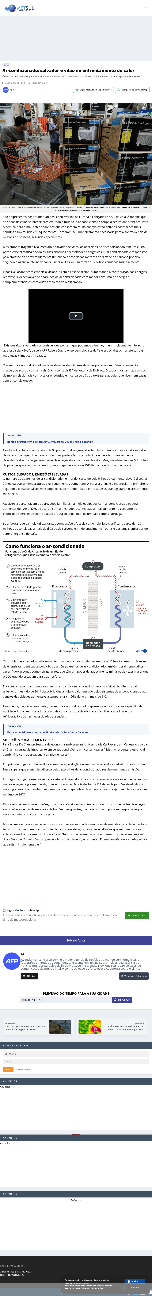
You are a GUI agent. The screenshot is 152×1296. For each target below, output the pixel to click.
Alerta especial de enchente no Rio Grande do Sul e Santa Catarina (47, 732)
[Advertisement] (76, 1289)
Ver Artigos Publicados (135, 976)
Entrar (8, 1069)
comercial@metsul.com (12, 1274)
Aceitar (134, 1281)
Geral (6, 65)
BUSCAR (124, 1000)
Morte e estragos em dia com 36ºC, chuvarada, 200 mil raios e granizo (50, 441)
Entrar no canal (138, 915)
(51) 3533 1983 (7, 1271)
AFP (12, 89)
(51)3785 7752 (23, 1271)
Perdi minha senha (23, 1069)
